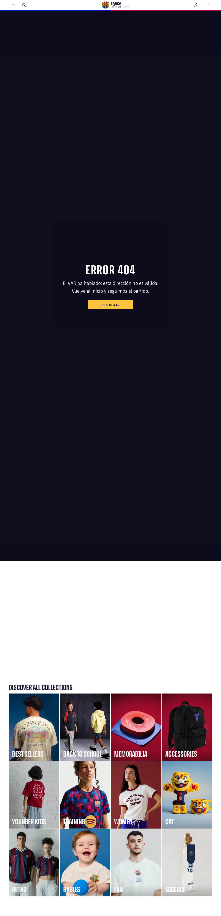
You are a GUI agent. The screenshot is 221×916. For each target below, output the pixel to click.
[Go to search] (24, 5)
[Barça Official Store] (115, 5)
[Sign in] (196, 5)
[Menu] (14, 5)
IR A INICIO (110, 304)
